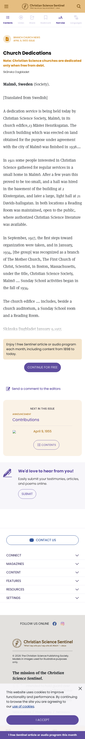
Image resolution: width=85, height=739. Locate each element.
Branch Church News (26, 37)
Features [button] (13, 581)
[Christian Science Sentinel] (43, 6)
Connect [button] (13, 555)
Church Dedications (27, 53)
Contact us (46, 540)
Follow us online (34, 623)
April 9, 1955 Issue (24, 40)
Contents (49, 445)
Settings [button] (13, 598)
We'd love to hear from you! (46, 471)
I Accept (42, 720)
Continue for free (42, 367)
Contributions (25, 419)
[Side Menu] (6, 6)
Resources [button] (15, 589)
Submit (27, 494)
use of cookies (23, 706)
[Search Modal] (78, 6)
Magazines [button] (15, 564)
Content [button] (13, 572)
